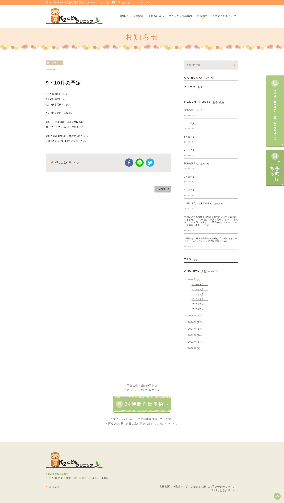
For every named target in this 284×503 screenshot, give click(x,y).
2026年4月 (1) (199, 299)
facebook (129, 162)
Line (139, 162)
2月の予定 (189, 177)
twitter (150, 162)
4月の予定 (189, 150)
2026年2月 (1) (199, 309)
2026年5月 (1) (199, 294)
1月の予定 (189, 190)
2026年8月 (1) (199, 284)
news (53, 63)
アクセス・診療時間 (180, 16)
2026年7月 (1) (199, 289)
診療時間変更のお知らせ (196, 163)
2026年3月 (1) (199, 304)
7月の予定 (189, 123)
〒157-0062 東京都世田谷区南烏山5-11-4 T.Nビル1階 (79, 2)
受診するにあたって (224, 16)
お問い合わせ (123, 2)
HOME (124, 16)
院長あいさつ (156, 16)
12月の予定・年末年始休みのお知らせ (203, 203)
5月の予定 (189, 137)
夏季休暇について (193, 110)
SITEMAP (54, 486)
